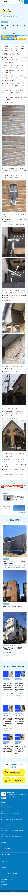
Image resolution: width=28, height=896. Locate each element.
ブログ (8, 15)
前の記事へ (7, 493)
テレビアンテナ (15, 15)
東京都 (8, 655)
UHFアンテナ (6, 565)
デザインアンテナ (6, 609)
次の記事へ (21, 512)
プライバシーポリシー (6, 879)
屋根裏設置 (9, 567)
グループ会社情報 (5, 854)
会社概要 (3, 842)
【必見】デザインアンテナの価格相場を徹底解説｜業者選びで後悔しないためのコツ (7, 687)
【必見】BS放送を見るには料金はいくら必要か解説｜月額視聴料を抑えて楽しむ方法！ (8, 750)
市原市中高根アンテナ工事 (7, 507)
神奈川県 (21, 609)
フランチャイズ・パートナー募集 (9, 873)
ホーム (2, 15)
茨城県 (23, 567)
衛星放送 (12, 655)
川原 (14, 567)
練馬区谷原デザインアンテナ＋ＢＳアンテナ (19, 497)
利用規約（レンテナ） (6, 882)
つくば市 (11, 565)
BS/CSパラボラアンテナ (14, 652)
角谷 (25, 609)
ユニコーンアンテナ (19, 697)
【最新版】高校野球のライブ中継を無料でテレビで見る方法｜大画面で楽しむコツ (19, 722)
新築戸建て (18, 567)
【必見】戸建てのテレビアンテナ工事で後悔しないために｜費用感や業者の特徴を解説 (19, 687)
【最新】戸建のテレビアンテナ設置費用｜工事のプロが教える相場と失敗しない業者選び (7, 722)
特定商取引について (6, 884)
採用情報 (3, 867)
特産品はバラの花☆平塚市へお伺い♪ (12, 606)
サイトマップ (4, 886)
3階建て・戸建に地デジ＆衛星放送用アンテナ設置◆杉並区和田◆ (14, 648)
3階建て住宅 (5, 652)
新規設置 (8, 695)
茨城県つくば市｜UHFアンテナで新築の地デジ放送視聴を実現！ (14, 562)
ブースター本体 (18, 565)
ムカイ (14, 654)
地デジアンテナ (15, 609)
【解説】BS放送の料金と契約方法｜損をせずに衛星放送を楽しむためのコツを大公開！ (20, 750)
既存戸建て (7, 730)
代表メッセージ (5, 861)
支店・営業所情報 (5, 848)
